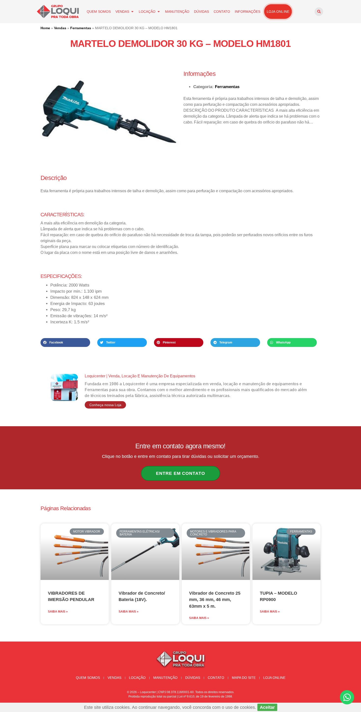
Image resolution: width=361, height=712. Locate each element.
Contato (222, 12)
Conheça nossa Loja (105, 405)
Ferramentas (80, 28)
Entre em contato (180, 473)
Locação (147, 12)
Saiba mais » (58, 611)
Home (45, 28)
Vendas (122, 12)
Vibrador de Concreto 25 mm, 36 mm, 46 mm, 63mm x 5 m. (214, 600)
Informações (247, 12)
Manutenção (177, 12)
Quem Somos (99, 12)
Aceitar (267, 707)
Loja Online (278, 12)
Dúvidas (201, 12)
